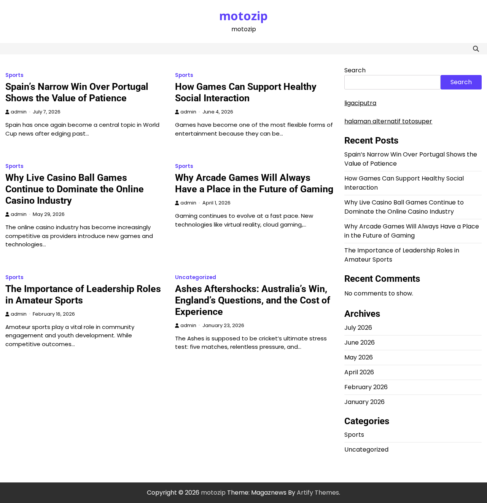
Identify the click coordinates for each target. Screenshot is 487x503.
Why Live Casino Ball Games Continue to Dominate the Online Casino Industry (74, 189)
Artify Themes (318, 492)
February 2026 (366, 387)
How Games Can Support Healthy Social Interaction (246, 92)
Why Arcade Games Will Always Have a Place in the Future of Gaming (254, 183)
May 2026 (358, 357)
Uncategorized (195, 277)
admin (19, 112)
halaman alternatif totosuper (388, 121)
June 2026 (359, 342)
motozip (243, 16)
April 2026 (359, 372)
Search (355, 70)
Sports (14, 75)
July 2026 (358, 327)
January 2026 (364, 402)
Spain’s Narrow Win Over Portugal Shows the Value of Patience (76, 92)
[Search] (476, 48)
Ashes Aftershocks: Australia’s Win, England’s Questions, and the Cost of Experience (252, 300)
